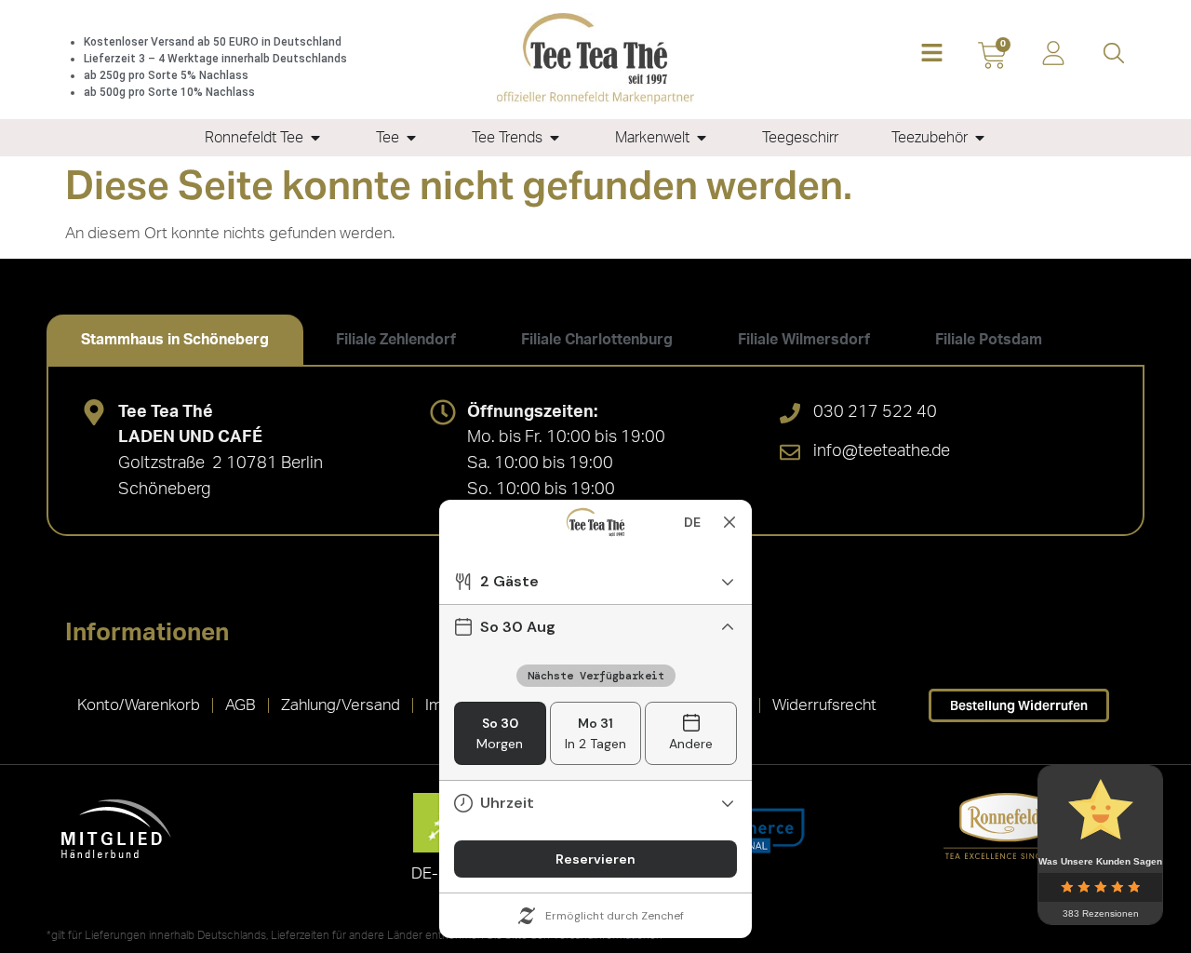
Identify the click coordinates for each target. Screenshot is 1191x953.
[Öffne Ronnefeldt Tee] (315, 138)
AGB (240, 705)
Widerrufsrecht (824, 705)
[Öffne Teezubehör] (979, 138)
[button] (932, 54)
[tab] (175, 340)
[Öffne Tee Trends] (554, 138)
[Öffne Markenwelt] (701, 138)
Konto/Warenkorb (138, 705)
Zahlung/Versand (340, 705)
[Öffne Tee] (411, 138)
